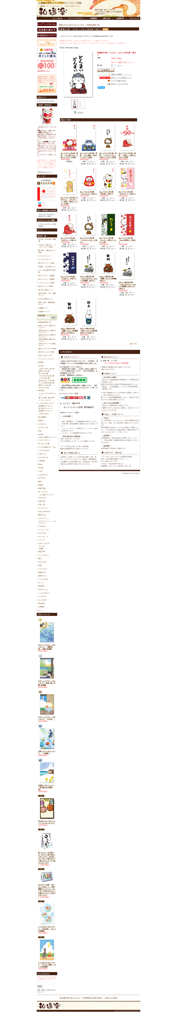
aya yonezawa (44, 511)
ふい (40, 610)
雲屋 (40, 565)
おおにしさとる (44, 543)
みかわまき (42, 498)
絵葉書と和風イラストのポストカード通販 (60, 3)
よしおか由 (42, 600)
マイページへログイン (76, 18)
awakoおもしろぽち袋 (46, 380)
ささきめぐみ (43, 457)
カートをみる (57, 18)
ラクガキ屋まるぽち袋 (46, 383)
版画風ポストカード (46, 411)
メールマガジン (44, 974)
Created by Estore (130, 473)
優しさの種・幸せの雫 (46, 398)
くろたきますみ (44, 450)
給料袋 (41, 362)
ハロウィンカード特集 (46, 283)
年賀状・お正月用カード (47, 267)
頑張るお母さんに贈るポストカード (47, 331)
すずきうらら (43, 589)
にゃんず (42, 546)
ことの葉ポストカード (46, 495)
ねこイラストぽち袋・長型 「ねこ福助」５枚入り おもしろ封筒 (88, 155)
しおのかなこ (43, 475)
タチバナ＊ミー (44, 518)
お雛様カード (43, 308)
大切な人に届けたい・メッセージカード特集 (47, 246)
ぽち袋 (41, 366)
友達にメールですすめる (119, 84)
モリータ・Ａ (43, 536)
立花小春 (42, 501)
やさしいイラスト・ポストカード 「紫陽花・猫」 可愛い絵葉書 (46, 647)
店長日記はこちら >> (45, 172)
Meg (40, 431)
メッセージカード (45, 400)
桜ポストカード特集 (46, 286)
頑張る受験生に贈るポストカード (47, 340)
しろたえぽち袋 (44, 378)
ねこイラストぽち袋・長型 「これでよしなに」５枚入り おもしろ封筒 (108, 155)
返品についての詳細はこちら (121, 77)
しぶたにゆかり (44, 593)
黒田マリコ (42, 576)
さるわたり (42, 424)
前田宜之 (42, 390)
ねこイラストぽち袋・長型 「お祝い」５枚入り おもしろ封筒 (127, 155)
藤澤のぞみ (42, 515)
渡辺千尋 (42, 551)
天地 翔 (42, 504)
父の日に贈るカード (46, 299)
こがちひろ (42, 596)
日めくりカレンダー (46, 355)
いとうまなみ (43, 579)
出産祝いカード (44, 311)
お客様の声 (120, 18)
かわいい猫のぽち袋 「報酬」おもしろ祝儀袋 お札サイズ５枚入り (69, 331)
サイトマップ (134, 18)
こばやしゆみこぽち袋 (46, 369)
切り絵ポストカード (46, 408)
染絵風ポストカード (46, 406)
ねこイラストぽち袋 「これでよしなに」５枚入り (88, 240)
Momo (40, 464)
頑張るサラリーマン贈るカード (47, 345)
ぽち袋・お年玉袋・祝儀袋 (47, 240)
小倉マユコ (42, 454)
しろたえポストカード (46, 403)
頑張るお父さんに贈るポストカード (47, 336)
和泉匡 (41, 485)
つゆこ (41, 471)
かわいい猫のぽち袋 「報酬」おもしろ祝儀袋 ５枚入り (108, 279)
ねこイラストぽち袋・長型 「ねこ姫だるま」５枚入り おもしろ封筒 (69, 155)
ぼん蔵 (41, 468)
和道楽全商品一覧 (45, 322)
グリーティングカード (46, 359)
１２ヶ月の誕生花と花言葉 (47, 271)
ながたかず (42, 562)
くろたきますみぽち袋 (46, 376)
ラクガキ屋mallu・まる (47, 447)
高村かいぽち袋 (44, 371)
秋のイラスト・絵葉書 (46, 276)
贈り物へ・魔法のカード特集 (47, 251)
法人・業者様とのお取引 (47, 210)
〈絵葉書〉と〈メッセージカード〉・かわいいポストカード (59, 6)
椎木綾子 (42, 586)
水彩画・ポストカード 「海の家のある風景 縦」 (46, 787)
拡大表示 (80, 112)
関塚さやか (42, 572)
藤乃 (40, 558)
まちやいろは (43, 427)
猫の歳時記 (42, 417)
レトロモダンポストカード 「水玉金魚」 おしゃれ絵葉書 (47, 929)
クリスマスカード (45, 259)
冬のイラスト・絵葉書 (46, 279)
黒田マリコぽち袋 (45, 385)
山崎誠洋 (42, 607)
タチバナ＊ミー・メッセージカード (47, 522)
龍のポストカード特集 (46, 263)
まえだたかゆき (44, 387)
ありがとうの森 (44, 443)
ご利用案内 (93, 18)
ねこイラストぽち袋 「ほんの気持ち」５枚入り (127, 240)
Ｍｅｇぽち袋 (43, 373)
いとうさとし (43, 569)
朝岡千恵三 (42, 488)
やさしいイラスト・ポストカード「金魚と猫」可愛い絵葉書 (46, 683)
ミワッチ (42, 540)
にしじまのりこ (44, 555)
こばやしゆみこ (44, 414)
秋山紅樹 (42, 603)
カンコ (41, 583)
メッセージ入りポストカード (47, 394)
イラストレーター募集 (46, 220)
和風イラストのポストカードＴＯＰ (71, 25)
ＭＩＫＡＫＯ (43, 492)
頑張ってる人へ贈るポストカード (47, 327)
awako (41, 434)
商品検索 (41, 315)
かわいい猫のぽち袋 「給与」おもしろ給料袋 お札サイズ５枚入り (88, 331)
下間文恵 (42, 461)
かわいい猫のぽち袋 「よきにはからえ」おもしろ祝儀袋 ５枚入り (88, 279)
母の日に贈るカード (46, 290)
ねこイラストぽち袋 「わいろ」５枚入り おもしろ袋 (107, 240)
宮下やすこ (42, 478)
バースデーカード (45, 256)
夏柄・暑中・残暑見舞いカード (47, 303)
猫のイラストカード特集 (47, 348)
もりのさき (42, 533)
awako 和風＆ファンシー (48, 437)
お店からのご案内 (111, 998)
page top (133, 344)
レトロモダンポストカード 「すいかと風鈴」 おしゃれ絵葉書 (47, 965)
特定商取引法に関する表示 (92, 998)
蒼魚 (40, 481)
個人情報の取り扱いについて (70, 998)
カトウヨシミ (43, 508)
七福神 (41, 548)
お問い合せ (107, 18)
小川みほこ (42, 526)
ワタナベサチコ (44, 440)
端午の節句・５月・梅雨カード (47, 294)
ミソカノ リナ (44, 530)
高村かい (42, 420)
